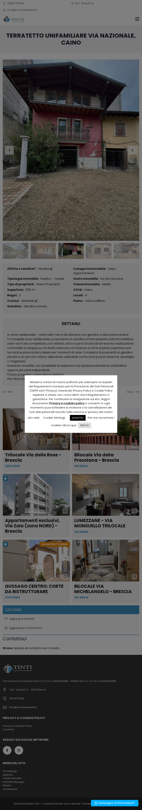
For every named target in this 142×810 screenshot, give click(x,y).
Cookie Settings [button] (54, 418)
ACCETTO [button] (77, 418)
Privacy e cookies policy (66, 403)
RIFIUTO (84, 425)
